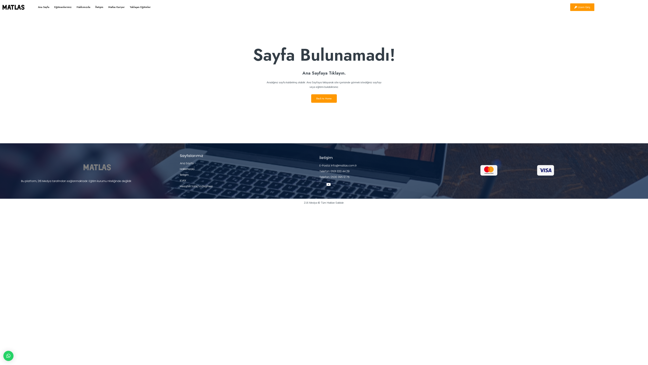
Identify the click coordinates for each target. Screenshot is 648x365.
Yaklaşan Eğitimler (140, 7)
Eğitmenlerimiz (63, 7)
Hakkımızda (83, 7)
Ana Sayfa (43, 7)
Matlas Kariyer (116, 7)
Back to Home (324, 98)
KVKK (183, 180)
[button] (8, 356)
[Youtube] (329, 184)
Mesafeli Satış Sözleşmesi (196, 186)
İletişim (99, 7)
